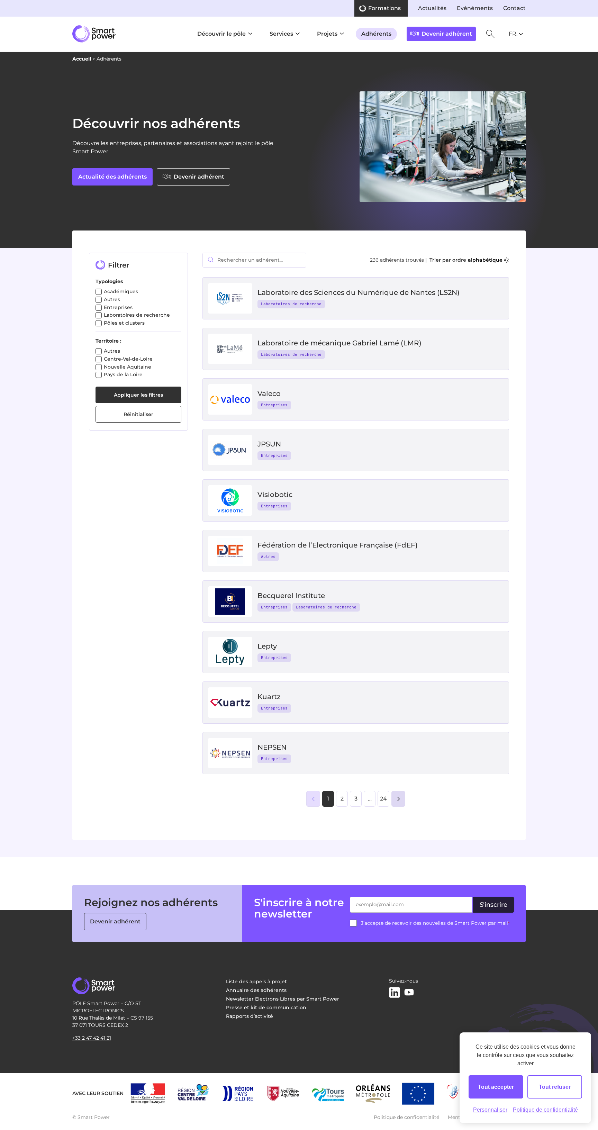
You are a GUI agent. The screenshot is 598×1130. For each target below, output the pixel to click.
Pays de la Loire (123, 374)
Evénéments (475, 8)
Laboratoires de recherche (137, 315)
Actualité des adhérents (112, 176)
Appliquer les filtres (138, 395)
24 (383, 798)
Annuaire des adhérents (256, 990)
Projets (327, 33)
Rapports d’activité (249, 1016)
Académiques (121, 291)
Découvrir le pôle (221, 33)
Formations (384, 8)
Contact (514, 8)
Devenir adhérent (199, 176)
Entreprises (118, 307)
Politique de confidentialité (406, 1117)
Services (281, 33)
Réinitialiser (138, 414)
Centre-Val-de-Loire (128, 359)
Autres (112, 299)
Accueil (81, 59)
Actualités (432, 8)
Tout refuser (555, 1087)
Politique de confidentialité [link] (545, 1110)
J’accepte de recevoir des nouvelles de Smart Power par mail (435, 923)
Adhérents (376, 33)
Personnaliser (490, 1110)
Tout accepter (496, 1087)
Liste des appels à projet (256, 981)
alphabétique (485, 260)
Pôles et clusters (124, 323)
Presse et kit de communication (266, 1007)
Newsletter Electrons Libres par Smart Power (282, 999)
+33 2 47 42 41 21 (91, 1038)
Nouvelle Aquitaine (127, 367)
